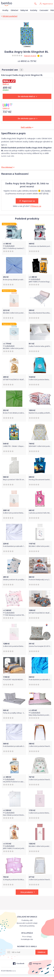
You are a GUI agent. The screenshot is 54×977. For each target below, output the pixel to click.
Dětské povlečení (10, 16)
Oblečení (14, 10)
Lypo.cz (6, 108)
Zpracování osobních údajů (27, 923)
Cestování (44, 10)
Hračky (5, 10)
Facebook (20, 963)
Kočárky (33, 10)
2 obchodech (9, 346)
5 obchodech (35, 712)
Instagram (37, 963)
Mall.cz (6, 84)
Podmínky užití (27, 920)
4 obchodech (9, 246)
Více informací (7, 167)
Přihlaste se (35, 206)
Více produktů (26, 892)
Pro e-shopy (27, 936)
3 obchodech (9, 612)
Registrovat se (48, 4)
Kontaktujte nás (27, 939)
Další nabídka (26, 127)
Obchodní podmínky (27, 926)
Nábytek (24, 10)
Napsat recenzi (30, 55)
